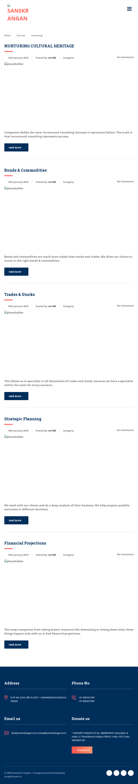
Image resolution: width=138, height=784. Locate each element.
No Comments (125, 57)
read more (15, 147)
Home (7, 35)
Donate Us (83, 750)
